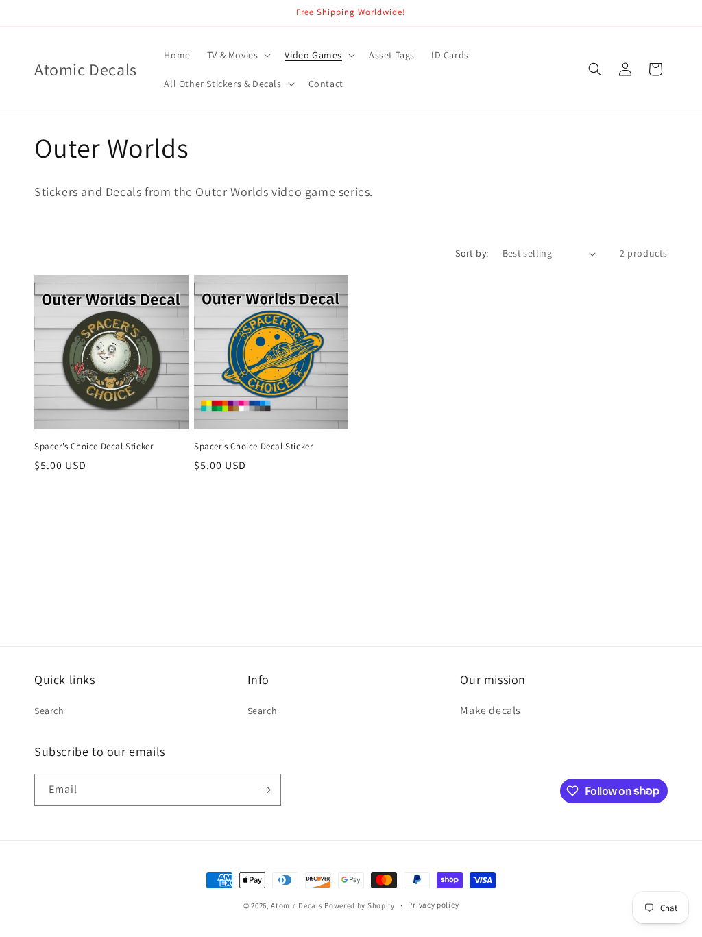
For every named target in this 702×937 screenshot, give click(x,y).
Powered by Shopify (359, 905)
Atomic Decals (296, 905)
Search (49, 710)
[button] (238, 54)
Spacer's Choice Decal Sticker (93, 446)
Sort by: (471, 253)
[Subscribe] (265, 790)
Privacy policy (433, 905)
